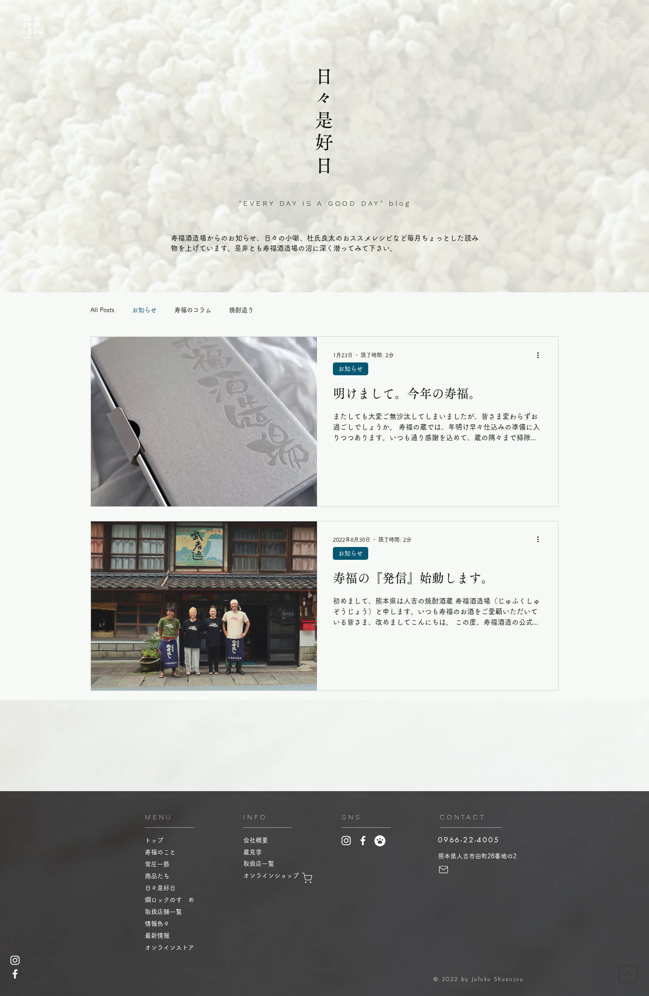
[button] (616, 18)
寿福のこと (160, 852)
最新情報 (157, 935)
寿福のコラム (192, 310)
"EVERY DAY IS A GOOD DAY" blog (325, 203)
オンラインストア (169, 947)
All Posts (102, 310)
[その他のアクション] (541, 355)
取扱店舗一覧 (163, 912)
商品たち (157, 876)
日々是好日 (160, 888)
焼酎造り (241, 310)
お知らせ (144, 310)
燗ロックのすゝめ (169, 900)
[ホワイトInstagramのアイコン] (15, 960)
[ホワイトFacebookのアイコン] (15, 974)
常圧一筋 (157, 864)
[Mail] (443, 869)
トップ (154, 840)
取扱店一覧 (261, 863)
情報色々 (157, 924)
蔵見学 (255, 852)
